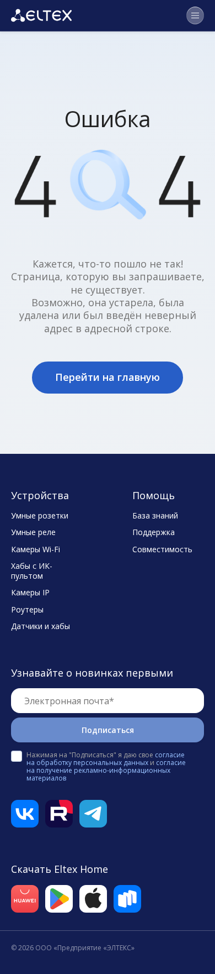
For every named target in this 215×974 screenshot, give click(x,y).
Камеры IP (30, 593)
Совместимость (162, 549)
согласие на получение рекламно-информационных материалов (106, 770)
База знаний (155, 516)
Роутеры (27, 610)
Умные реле (33, 532)
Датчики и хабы (40, 626)
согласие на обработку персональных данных (105, 758)
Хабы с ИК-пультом (31, 571)
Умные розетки (39, 516)
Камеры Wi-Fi (35, 549)
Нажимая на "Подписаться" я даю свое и (106, 766)
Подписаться (108, 730)
